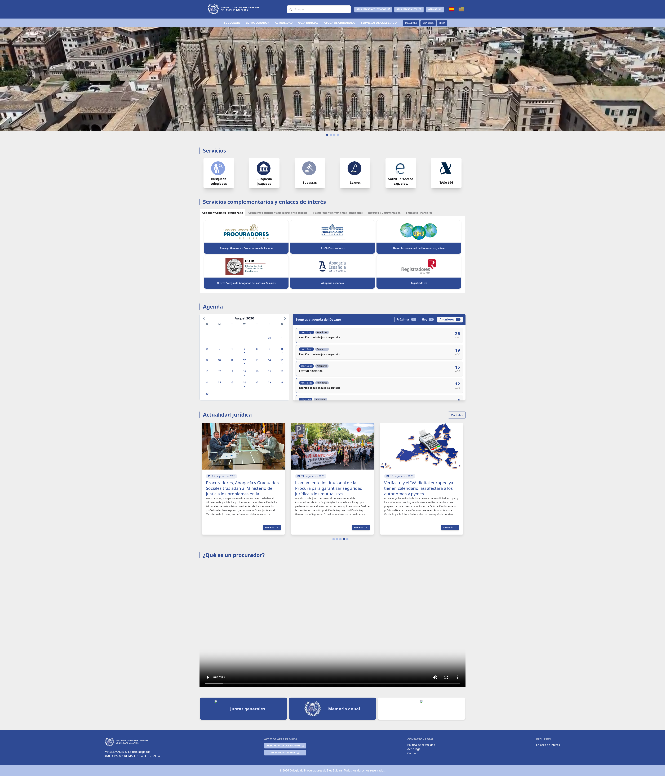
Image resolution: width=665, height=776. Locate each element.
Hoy (427, 319)
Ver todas (457, 415)
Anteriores (449, 319)
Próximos (405, 319)
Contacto (413, 753)
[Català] (461, 9)
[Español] (451, 9)
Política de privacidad (421, 745)
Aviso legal (414, 749)
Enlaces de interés (548, 745)
